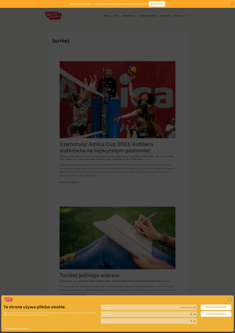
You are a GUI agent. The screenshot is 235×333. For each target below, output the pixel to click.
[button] (230, 299)
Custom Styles (23, 328)
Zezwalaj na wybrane (216, 314)
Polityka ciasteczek (10, 328)
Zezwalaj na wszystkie (216, 307)
